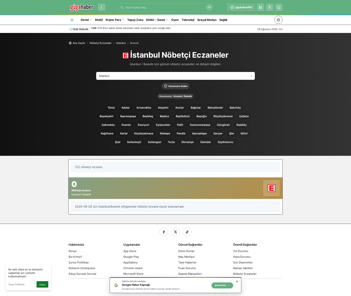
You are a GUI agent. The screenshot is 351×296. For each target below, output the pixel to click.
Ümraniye (188, 142)
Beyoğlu (202, 116)
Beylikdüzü (183, 116)
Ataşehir (163, 107)
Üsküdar (205, 142)
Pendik (181, 133)
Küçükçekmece (143, 133)
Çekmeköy (108, 124)
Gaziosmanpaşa (200, 124)
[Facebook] (163, 232)
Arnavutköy (144, 107)
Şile (231, 133)
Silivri (244, 133)
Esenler (126, 124)
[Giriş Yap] (269, 7)
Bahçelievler (215, 107)
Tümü (111, 107)
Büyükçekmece (223, 116)
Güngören (223, 124)
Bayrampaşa (128, 116)
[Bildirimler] (278, 7)
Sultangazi (154, 142)
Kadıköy (242, 124)
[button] (260, 7)
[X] (175, 232)
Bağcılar (196, 107)
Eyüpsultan (163, 124)
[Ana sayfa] (72, 19)
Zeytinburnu (225, 142)
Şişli (117, 142)
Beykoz (164, 116)
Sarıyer (218, 133)
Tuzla (171, 142)
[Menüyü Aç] (101, 7)
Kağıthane (107, 133)
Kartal (123, 133)
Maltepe (165, 133)
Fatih (180, 124)
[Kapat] (237, 281)
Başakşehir (107, 116)
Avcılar (179, 107)
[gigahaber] (82, 7)
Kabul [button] (42, 284)
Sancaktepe (199, 133)
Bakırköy (235, 107)
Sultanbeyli (134, 142)
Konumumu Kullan (178, 86)
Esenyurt (143, 124)
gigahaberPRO (243, 7)
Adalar (126, 107)
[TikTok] (187, 232)
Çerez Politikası (16, 284)
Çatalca (244, 116)
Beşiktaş (148, 116)
